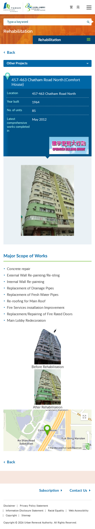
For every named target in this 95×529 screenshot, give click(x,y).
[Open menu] (89, 7)
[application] (47, 430)
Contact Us (79, 490)
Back (10, 52)
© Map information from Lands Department (64, 448)
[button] (64, 40)
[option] (47, 200)
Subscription (49, 490)
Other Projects (17, 63)
